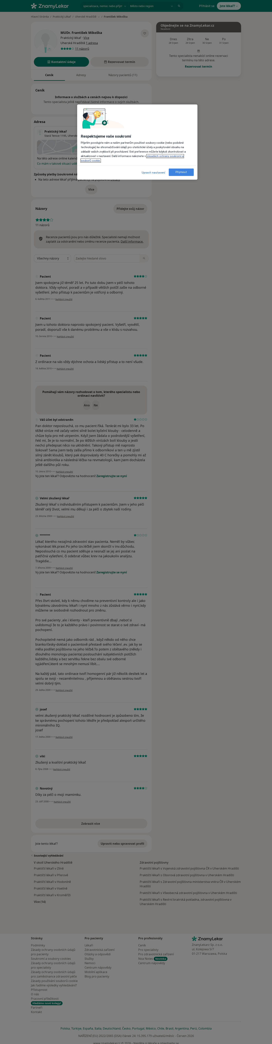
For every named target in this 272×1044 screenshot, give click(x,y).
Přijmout (181, 172)
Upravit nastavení (153, 172)
